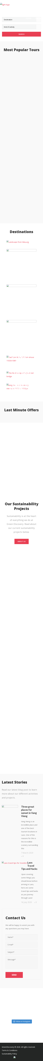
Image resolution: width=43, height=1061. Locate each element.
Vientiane (21, 336)
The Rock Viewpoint (21, 374)
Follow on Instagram (23, 1021)
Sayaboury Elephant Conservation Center (21, 365)
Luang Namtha (21, 264)
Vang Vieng (22, 299)
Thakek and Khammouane (21, 386)
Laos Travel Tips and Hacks (29, 865)
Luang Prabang (21, 242)
